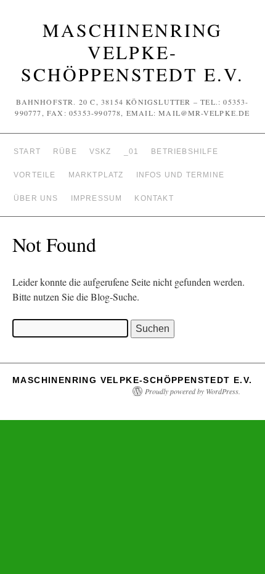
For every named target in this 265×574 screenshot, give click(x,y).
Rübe (65, 151)
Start (27, 151)
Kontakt (153, 198)
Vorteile (35, 175)
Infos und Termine (180, 175)
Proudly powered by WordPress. (192, 391)
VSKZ (100, 151)
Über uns (36, 198)
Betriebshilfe (184, 151)
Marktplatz (96, 175)
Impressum (97, 198)
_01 (131, 151)
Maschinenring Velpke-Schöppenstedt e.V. (132, 51)
